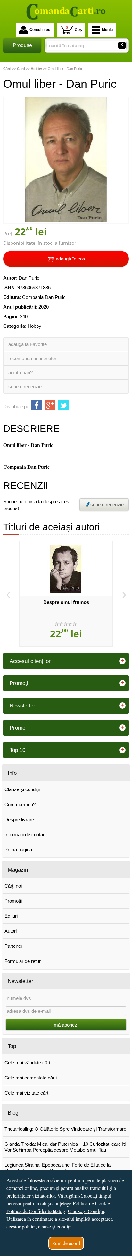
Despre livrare (19, 819)
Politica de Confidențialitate (34, 1211)
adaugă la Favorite (27, 344)
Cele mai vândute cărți (27, 1062)
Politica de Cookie (91, 1203)
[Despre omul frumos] (66, 569)
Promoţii (13, 901)
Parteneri (13, 946)
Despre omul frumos (66, 602)
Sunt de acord (66, 1243)
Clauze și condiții (22, 789)
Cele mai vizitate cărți (26, 1092)
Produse (22, 45)
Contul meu (39, 30)
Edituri (11, 916)
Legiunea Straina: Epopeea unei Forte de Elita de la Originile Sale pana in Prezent (57, 1167)
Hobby (34, 326)
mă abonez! (66, 1025)
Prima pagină (18, 849)
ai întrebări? (20, 372)
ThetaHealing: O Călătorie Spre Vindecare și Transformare (65, 1129)
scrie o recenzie (25, 386)
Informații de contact (25, 834)
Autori (10, 931)
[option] (66, 594)
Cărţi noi (13, 885)
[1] (122, 45)
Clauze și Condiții (86, 1211)
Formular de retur (22, 961)
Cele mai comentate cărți (30, 1077)
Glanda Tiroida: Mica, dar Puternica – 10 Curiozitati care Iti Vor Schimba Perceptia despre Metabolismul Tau (65, 1147)
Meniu (107, 30)
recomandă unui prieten (32, 358)
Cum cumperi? (20, 804)
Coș (74, 28)
